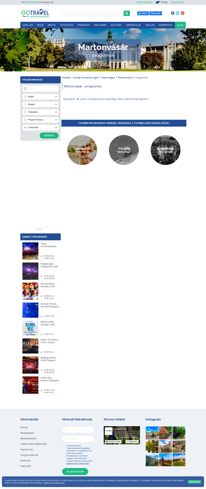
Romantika (166, 25)
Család (149, 25)
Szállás (28, 25)
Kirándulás (133, 25)
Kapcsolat (25, 466)
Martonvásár (125, 77)
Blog (180, 25)
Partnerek (25, 460)
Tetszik (114, 442)
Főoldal (66, 77)
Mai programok (145, 2)
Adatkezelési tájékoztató (33, 444)
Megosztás (133, 442)
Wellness (100, 25)
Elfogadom (194, 482)
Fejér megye (108, 77)
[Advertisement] (39, 186)
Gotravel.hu (119, 429)
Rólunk (23, 427)
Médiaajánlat (27, 433)
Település (66, 25)
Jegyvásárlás (177, 2)
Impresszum (26, 449)
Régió (40, 25)
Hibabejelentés (28, 438)
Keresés (49, 135)
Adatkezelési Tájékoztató (77, 463)
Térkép (164, 2)
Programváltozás (29, 455)
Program (83, 25)
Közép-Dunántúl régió (86, 77)
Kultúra (116, 25)
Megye (52, 25)
